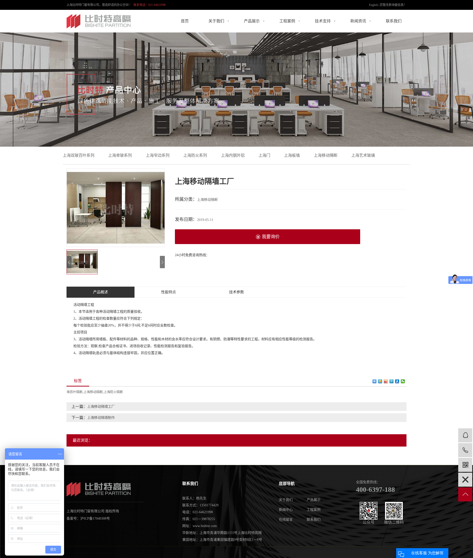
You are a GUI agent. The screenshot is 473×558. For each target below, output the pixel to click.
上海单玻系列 (120, 155)
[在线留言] (465, 480)
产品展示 (252, 21)
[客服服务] (465, 435)
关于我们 (216, 21)
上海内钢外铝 (233, 155)
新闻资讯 (358, 21)
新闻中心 (286, 510)
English (373, 5)
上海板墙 (292, 155)
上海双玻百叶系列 (78, 155)
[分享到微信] (403, 381)
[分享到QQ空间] (380, 381)
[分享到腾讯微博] (391, 381)
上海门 (264, 155)
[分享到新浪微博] (386, 381)
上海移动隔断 (326, 155)
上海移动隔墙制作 (101, 417)
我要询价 (271, 236)
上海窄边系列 (157, 155)
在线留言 (286, 519)
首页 (185, 21)
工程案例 (287, 21)
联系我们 (394, 21)
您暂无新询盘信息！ (393, 5)
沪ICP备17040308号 (95, 518)
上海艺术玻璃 (363, 155)
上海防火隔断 (113, 392)
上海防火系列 (195, 155)
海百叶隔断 (75, 392)
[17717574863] (465, 450)
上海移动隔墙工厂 (101, 406)
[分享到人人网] (397, 381)
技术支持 (323, 21)
